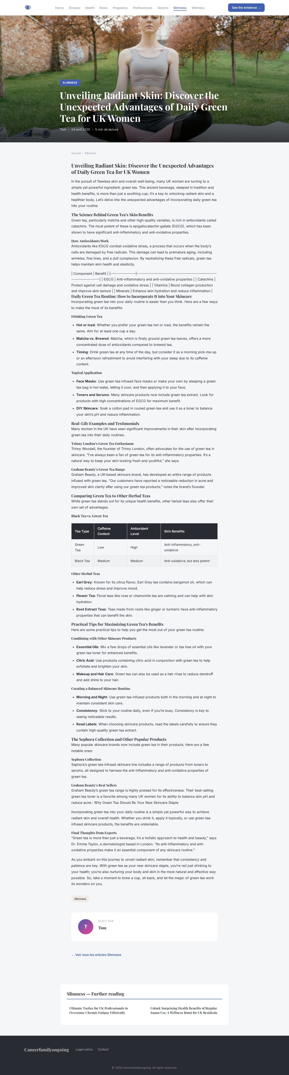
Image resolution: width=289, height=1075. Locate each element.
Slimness (180, 7)
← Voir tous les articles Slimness (96, 955)
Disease (74, 7)
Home (59, 7)
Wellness (198, 7)
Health (89, 7)
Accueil (76, 153)
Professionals (143, 7)
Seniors (163, 7)
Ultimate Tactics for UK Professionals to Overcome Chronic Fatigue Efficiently (98, 1010)
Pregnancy (120, 7)
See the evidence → (246, 7)
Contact (103, 1049)
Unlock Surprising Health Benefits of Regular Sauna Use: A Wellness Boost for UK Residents (183, 1010)
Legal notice (84, 1049)
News (103, 7)
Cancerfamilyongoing (46, 1049)
